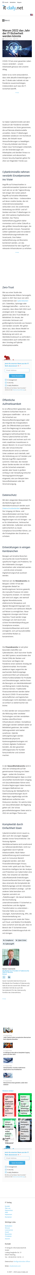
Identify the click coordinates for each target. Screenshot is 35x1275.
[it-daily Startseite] (16, 8)
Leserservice (9, 1230)
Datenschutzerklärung (18, 390)
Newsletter (8, 1234)
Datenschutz (9, 1210)
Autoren (7, 1239)
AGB (6, 1212)
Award (7, 1232)
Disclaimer (8, 1217)
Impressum (8, 1214)
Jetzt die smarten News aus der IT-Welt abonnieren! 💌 (17, 365)
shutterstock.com (15, 1266)
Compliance (9, 940)
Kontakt (7, 1206)
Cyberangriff (9, 944)
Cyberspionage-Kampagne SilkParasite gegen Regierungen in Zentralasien (9, 1106)
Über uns (7, 1208)
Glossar (7, 1228)
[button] (6, 20)
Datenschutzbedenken (11, 508)
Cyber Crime (22, 940)
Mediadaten (8, 1226)
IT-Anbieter (8, 1236)
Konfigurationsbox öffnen (22, 1261)
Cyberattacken (22, 301)
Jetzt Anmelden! (17, 376)
